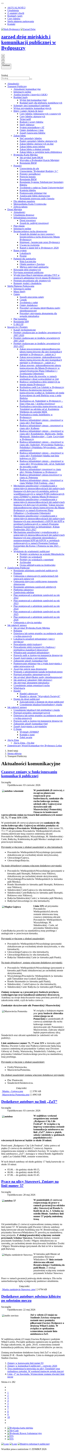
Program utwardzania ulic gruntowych (32, 280)
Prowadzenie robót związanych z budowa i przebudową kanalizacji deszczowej (34, 648)
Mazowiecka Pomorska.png (15, 1094)
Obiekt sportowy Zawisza (32, 264)
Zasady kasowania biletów (32, 133)
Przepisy (18, 165)
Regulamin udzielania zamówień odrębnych (35, 587)
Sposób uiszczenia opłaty (32, 297)
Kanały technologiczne (25, 330)
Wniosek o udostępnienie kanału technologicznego (38, 671)
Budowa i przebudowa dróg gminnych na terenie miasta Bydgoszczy (40, 383)
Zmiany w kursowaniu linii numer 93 (25, 1363)
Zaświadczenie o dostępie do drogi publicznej (42, 702)
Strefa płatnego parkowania (20, 21)
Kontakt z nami (27, 734)
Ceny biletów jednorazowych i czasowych (40, 113)
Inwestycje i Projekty (17, 327)
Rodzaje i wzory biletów (31, 122)
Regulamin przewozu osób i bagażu (37, 198)
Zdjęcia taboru (20, 206)
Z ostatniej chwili (15, 13)
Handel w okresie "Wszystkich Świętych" (40, 696)
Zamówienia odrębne (24, 592)
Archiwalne (25, 562)
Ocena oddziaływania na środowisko (37, 565)
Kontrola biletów (28, 190)
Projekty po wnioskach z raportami (36, 559)
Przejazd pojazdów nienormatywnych (32, 674)
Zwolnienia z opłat (29, 302)
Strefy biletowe (27, 124)
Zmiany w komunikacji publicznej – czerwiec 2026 (32, 1366)
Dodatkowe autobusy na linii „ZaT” (29, 1102)
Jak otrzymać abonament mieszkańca (31, 682)
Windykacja (19, 688)
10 (8, 1417)
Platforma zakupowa (23, 589)
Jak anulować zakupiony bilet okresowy (33, 680)
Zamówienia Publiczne (18, 567)
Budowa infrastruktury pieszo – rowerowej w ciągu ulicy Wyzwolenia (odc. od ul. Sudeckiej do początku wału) (42, 464)
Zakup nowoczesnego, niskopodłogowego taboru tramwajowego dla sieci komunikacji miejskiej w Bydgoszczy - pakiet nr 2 (41, 360)
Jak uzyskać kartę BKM (31, 157)
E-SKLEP (18, 324)
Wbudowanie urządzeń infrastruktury (32, 652)
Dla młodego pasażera (24, 201)
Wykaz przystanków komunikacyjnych (32, 108)
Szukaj (4, 75)
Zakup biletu (20, 135)
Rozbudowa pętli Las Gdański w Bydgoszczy (42, 387)
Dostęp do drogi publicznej (27, 699)
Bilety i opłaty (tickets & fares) (28, 111)
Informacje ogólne (22, 92)
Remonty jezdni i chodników (28, 283)
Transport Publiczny (17, 86)
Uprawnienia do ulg (29, 168)
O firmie (18, 729)
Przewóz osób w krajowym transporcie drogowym (38, 655)
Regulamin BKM (28, 163)
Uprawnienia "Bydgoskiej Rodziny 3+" (39, 171)
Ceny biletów (13, 18)
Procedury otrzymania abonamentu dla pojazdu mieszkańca (38, 314)
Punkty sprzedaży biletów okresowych (38, 141)
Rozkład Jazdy (21, 97)
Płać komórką (20, 319)
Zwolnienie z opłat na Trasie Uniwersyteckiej (42, 187)
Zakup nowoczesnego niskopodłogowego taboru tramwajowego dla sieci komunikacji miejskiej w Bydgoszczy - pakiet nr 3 (41, 352)
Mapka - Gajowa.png (12, 1091)
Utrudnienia (13, 10)
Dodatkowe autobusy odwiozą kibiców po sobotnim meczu (31, 1298)
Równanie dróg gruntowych (27, 269)
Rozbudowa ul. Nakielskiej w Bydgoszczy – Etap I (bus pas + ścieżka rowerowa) (41, 402)
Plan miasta (19, 226)
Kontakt (11, 24)
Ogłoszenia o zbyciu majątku (28, 622)
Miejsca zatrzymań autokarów (34, 267)
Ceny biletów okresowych (32, 116)
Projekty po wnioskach (31, 557)
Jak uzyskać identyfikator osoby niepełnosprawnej (38, 677)
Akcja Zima (13, 740)
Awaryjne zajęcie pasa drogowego (30, 669)
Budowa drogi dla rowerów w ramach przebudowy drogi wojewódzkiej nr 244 (39, 377)
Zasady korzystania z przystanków (30, 658)
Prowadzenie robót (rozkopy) (28, 644)
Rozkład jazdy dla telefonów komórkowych (41, 103)
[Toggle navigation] (2, 3)
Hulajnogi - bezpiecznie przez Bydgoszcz (40, 242)
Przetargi (18, 573)
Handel (17, 691)
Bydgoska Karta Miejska (26, 154)
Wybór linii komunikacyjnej (33, 100)
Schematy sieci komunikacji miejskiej (32, 105)
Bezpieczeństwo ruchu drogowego (30, 231)
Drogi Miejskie (14, 209)
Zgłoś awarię (26, 737)
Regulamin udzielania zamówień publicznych (36, 570)
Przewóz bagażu (28, 176)
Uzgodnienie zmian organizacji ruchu (32, 685)
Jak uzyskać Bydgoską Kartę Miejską (32, 628)
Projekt (23, 256)
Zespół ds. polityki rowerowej (34, 223)
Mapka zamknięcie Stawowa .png (18, 1289)
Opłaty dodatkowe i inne (32, 130)
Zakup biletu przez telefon (32, 146)
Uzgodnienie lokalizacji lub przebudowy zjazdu (37, 710)
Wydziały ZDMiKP (29, 732)
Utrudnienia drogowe (24, 215)
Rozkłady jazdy (15, 16)
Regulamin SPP (21, 321)
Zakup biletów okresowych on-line (37, 144)
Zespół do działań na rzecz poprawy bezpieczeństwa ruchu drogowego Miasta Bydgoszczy (40, 237)
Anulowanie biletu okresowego (35, 196)
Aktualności (13, 83)
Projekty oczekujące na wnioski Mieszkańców (42, 554)
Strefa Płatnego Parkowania (20, 286)
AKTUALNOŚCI (16, 7)
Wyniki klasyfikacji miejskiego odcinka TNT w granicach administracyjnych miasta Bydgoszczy (37, 276)
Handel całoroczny (29, 693)
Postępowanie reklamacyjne (33, 193)
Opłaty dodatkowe (29, 305)
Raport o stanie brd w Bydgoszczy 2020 (39, 247)
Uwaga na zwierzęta (29, 245)
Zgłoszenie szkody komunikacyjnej (31, 660)
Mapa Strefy (19, 291)
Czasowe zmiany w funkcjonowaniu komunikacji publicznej (29, 774)
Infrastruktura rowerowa (25, 217)
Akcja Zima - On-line (24, 743)
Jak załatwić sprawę (17, 625)
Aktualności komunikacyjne (27, 89)
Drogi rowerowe (28, 220)
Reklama (18, 630)
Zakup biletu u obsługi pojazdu (35, 149)
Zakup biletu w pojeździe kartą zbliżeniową (41, 152)
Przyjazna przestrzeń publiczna (28, 272)
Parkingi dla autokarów (25, 258)
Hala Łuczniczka (28, 261)
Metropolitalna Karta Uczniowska (30, 204)
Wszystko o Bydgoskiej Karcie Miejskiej (39, 160)
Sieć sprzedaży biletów (31, 138)
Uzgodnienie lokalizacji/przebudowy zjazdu (41, 704)
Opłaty (17, 294)
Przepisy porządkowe (30, 174)
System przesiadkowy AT (32, 127)
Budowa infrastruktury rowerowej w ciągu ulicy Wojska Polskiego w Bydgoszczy (40, 470)
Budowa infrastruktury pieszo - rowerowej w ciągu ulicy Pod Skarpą (41, 421)
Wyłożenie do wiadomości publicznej (32, 551)
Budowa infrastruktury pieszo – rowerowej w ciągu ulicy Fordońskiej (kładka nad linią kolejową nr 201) (42, 456)
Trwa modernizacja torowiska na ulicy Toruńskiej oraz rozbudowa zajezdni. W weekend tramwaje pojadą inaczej (35, 1370)
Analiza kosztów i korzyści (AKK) (30, 94)
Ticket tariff (25, 119)
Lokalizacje (25, 253)
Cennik (23, 299)
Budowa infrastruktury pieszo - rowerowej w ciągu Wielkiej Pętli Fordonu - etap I (41, 481)
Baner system (20, 250)
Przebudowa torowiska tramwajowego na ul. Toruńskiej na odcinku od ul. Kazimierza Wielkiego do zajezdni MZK (41, 409)
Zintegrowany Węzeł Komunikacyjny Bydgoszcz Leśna (34, 745)
